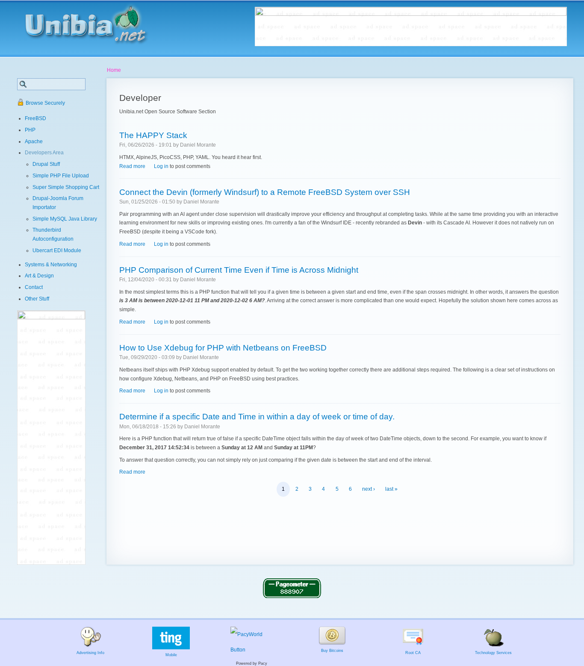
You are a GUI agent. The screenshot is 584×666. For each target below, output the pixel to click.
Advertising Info (90, 653)
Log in (161, 166)
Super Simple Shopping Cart (65, 187)
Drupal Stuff (46, 164)
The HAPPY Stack (153, 135)
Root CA (413, 653)
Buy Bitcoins (332, 650)
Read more (132, 166)
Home (114, 70)
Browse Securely (45, 103)
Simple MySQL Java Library (64, 219)
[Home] (95, 21)
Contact (34, 287)
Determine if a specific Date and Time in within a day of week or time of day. (257, 416)
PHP (30, 130)
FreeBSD (35, 118)
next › (368, 489)
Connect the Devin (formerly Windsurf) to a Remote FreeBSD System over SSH (264, 192)
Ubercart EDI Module (56, 250)
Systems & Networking (51, 265)
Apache (34, 141)
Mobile (171, 655)
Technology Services (493, 653)
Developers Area (44, 153)
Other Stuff (37, 299)
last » (391, 489)
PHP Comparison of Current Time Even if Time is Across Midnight (238, 269)
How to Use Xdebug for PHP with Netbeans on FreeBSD (223, 347)
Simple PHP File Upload (60, 176)
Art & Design (39, 276)
